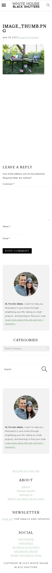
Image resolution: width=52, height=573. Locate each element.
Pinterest (26, 543)
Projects (26, 494)
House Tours (26, 490)
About (26, 486)
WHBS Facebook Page (26, 555)
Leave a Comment (29, 37)
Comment (9, 184)
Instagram (26, 539)
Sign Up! (7, 519)
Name (7, 226)
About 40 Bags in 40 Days (26, 498)
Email (6, 238)
